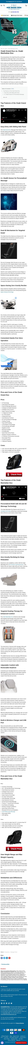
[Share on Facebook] (2, 958)
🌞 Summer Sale (5, 15)
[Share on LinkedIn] (7, 958)
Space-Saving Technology (7, 292)
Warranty (18, 1040)
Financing (6, 1037)
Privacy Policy (23, 1037)
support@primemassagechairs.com (8, 1014)
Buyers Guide (16, 1036)
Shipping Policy (14, 1038)
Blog (11, 1036)
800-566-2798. (6, 1012)
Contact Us (22, 1036)
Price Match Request (14, 1037)
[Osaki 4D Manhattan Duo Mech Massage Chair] (14, 849)
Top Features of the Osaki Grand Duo (11, 91)
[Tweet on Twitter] (4, 958)
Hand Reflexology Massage (8, 811)
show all (5, 97)
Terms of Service (11, 1040)
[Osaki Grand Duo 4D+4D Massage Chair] (14, 475)
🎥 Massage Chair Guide (16, 15)
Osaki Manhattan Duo (8, 616)
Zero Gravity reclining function (16, 564)
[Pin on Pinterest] (9, 958)
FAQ (2, 1037)
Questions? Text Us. (21, 1042)
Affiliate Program (4, 1036)
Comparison (7, 952)
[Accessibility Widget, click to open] (2, 1042)
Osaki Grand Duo (7, 129)
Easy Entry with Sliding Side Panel (11, 92)
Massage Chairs (13, 952)
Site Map (21, 1038)
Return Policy (7, 1038)
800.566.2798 (15, 12)
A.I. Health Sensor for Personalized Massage (14, 94)
